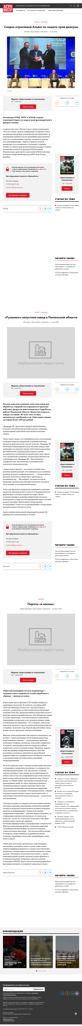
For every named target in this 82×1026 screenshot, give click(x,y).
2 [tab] (38, 971)
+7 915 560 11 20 (12, 184)
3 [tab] (41, 971)
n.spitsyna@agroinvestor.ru (14, 187)
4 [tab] (43, 971)
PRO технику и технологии (36, 10)
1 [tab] (36, 971)
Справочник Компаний (55, 10)
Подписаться (38, 989)
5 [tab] (45, 971)
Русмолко (8, 426)
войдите (41, 169)
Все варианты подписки (18, 195)
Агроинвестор (20, 10)
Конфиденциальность (8, 1019)
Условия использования (8, 1020)
